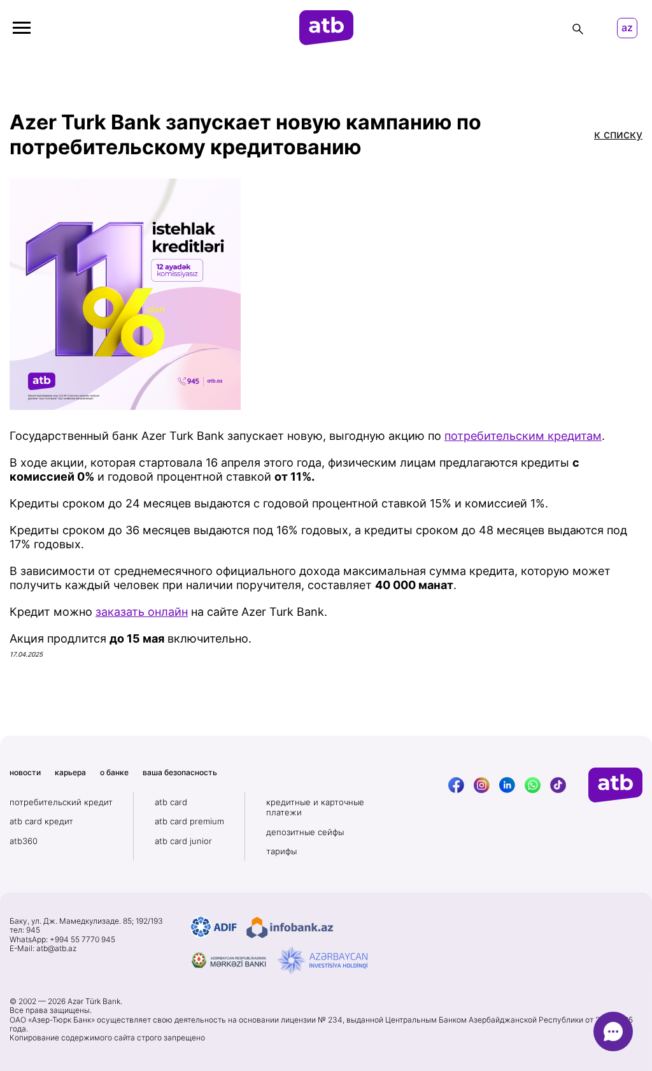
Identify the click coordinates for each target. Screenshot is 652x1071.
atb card (171, 802)
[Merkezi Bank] (229, 960)
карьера (70, 772)
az (627, 28)
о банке (114, 772)
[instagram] (482, 785)
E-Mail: (43, 948)
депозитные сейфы (305, 832)
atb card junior (183, 841)
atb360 (24, 841)
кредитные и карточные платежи (315, 807)
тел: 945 (25, 930)
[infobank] (289, 927)
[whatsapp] (533, 785)
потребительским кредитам (523, 435)
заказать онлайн (142, 611)
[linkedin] (507, 785)
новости (25, 772)
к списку (618, 134)
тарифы (281, 851)
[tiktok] (558, 785)
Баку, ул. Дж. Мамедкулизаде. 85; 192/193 (86, 921)
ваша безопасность (180, 772)
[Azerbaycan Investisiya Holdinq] (322, 960)
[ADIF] (213, 927)
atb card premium (189, 821)
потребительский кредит (61, 802)
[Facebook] (456, 785)
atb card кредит (41, 821)
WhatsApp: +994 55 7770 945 (62, 939)
